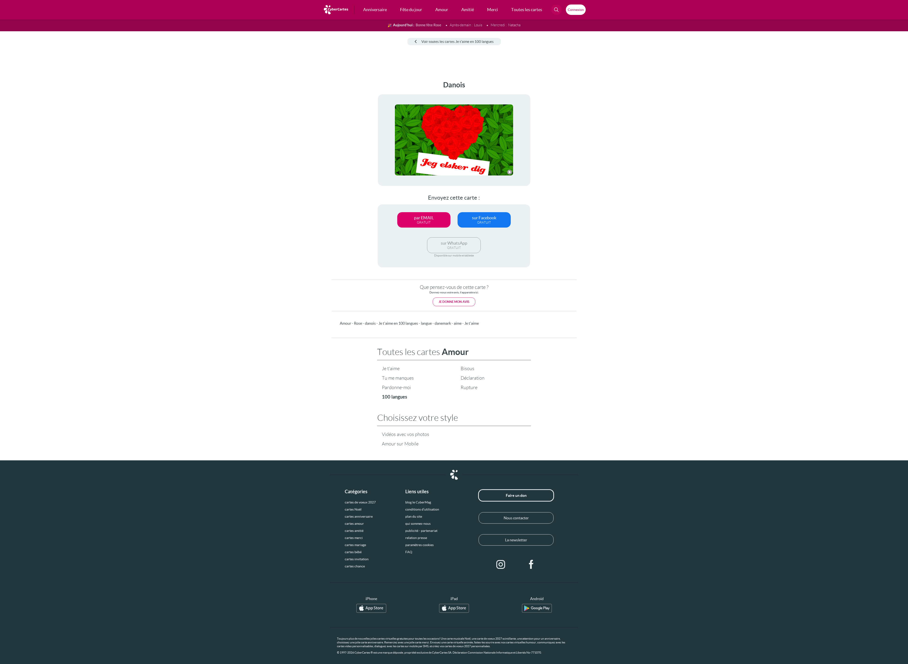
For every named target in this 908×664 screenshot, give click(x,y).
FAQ (408, 552)
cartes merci (354, 538)
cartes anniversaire (359, 516)
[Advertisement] (39, 152)
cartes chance (355, 566)
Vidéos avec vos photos (405, 434)
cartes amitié (354, 531)
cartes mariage (355, 545)
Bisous (467, 368)
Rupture (469, 387)
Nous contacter (516, 518)
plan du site (413, 516)
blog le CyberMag (418, 502)
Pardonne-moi (396, 387)
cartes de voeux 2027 (360, 502)
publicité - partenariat (421, 531)
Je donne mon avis (454, 302)
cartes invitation (357, 559)
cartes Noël (353, 509)
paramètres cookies (419, 545)
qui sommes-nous (418, 523)
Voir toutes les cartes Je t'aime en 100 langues (457, 42)
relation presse (416, 538)
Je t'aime (391, 368)
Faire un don (516, 495)
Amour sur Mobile (400, 443)
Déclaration (473, 378)
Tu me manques (398, 378)
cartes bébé (353, 552)
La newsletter (516, 540)
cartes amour (354, 523)
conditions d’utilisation (422, 509)
